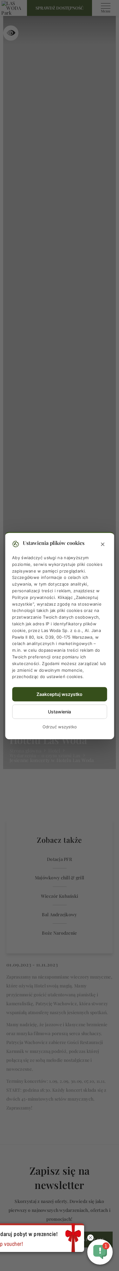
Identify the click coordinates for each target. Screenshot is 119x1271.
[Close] (102, 544)
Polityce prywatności (33, 597)
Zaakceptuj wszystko (59, 694)
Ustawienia (59, 711)
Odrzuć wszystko (60, 726)
